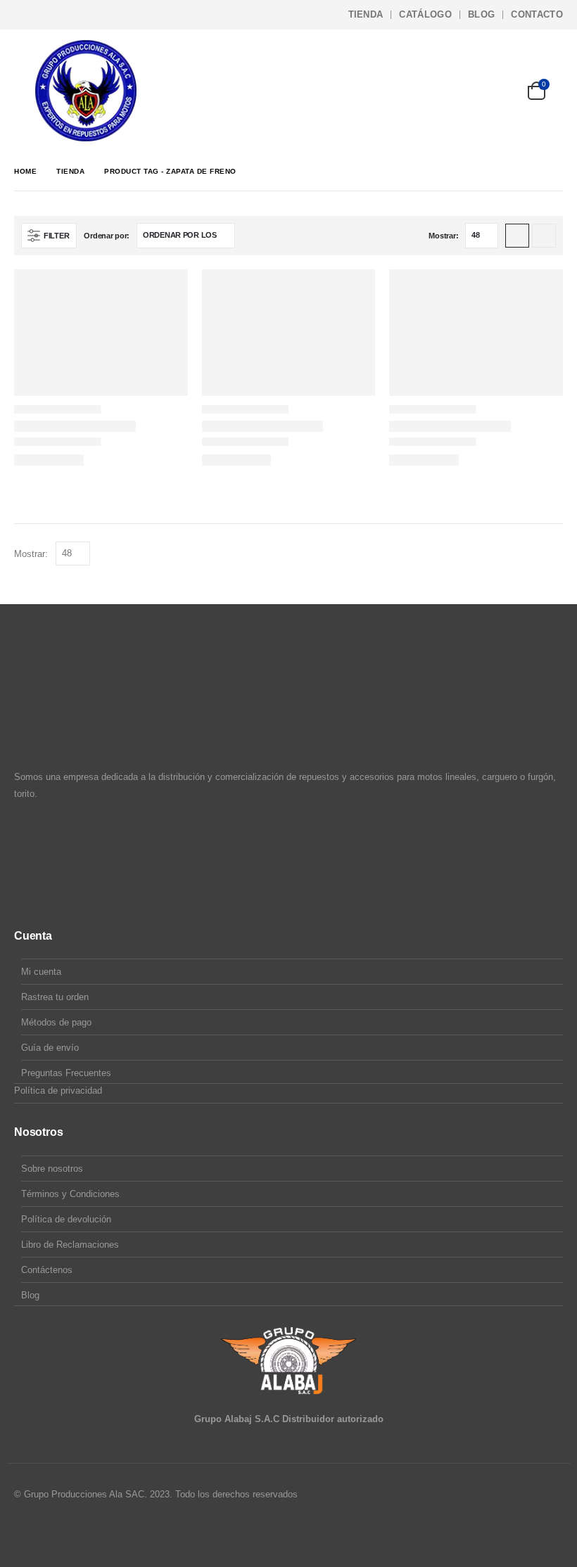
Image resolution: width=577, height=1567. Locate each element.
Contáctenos (46, 1270)
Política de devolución (66, 1219)
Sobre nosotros (52, 1168)
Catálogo (425, 14)
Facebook (26, 1532)
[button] (24, 91)
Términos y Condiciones (70, 1194)
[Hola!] (495, 90)
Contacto (537, 14)
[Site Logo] (86, 90)
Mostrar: (443, 235)
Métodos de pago (56, 1022)
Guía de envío (50, 1047)
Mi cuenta (41, 971)
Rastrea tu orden (55, 997)
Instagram (52, 1532)
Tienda (365, 14)
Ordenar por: (106, 235)
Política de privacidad (58, 1090)
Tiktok (79, 1532)
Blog (481, 14)
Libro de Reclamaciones (70, 1244)
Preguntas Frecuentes (66, 1073)
